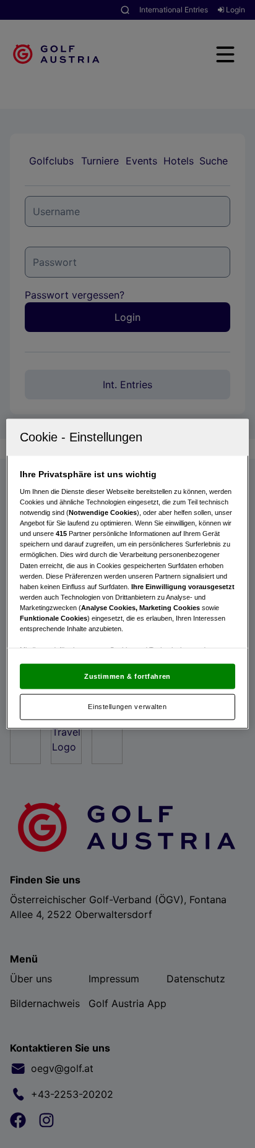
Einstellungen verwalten (127, 706)
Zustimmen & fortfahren (127, 675)
